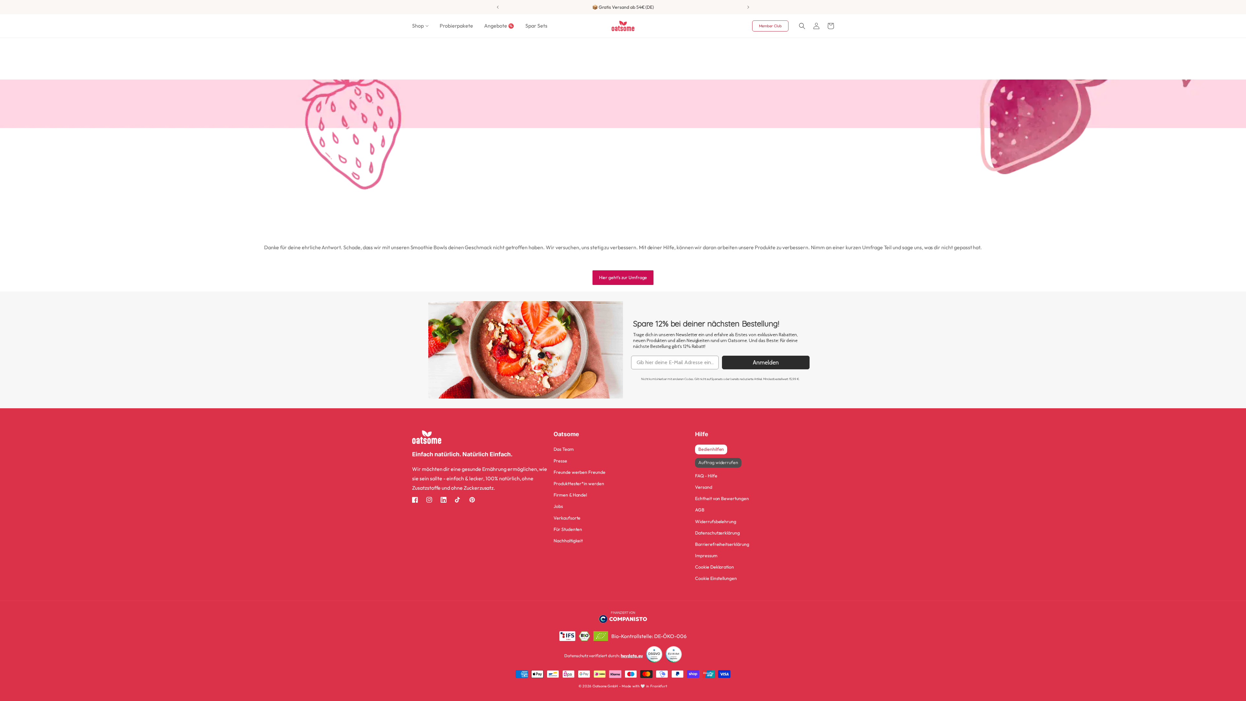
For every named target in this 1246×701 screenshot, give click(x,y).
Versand (703, 487)
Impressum (706, 556)
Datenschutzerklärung (717, 533)
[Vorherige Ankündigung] (498, 7)
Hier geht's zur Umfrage (623, 277)
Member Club (770, 25)
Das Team (564, 449)
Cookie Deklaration (714, 567)
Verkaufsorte (567, 518)
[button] (420, 25)
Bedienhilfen (711, 449)
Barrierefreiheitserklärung (722, 544)
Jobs (558, 506)
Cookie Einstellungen (716, 578)
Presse (560, 461)
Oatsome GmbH (605, 686)
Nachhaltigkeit (568, 541)
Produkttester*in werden (579, 483)
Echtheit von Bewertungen (722, 498)
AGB (699, 510)
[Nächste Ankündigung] (748, 7)
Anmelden (766, 362)
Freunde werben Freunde (579, 472)
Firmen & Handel (570, 495)
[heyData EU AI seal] (674, 655)
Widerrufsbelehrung (715, 521)
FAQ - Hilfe (706, 476)
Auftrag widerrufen (718, 462)
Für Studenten (568, 529)
